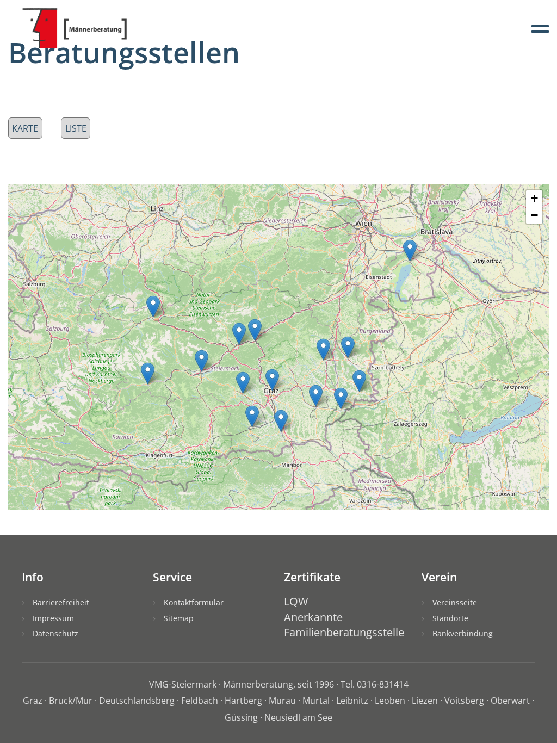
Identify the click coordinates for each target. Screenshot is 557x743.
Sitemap (179, 618)
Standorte (450, 618)
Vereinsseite (454, 602)
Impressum (53, 618)
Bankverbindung (462, 633)
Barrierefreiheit (61, 602)
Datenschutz (55, 633)
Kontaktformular (194, 602)
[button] (252, 416)
